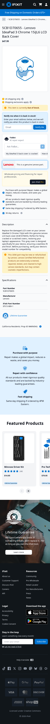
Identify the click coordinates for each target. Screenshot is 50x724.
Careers (5, 589)
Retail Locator (32, 585)
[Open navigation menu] (3, 4)
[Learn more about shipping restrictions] (22, 99)
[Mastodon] (30, 668)
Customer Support (10, 580)
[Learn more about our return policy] (21, 213)
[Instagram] (19, 668)
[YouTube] (25, 668)
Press (28, 593)
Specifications (9, 280)
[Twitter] (14, 668)
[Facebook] (9, 668)
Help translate (23, 660)
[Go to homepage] (15, 4)
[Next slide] (28, 491)
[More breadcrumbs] (4, 19)
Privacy (5, 615)
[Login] (46, 4)
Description (8, 224)
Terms (5, 619)
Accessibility (7, 611)
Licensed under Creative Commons (25, 711)
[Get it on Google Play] (37, 621)
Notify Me (39, 127)
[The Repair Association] (46, 668)
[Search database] (35, 4)
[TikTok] (3, 668)
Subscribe (41, 641)
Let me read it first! (13, 646)
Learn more (19, 552)
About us (6, 576)
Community (31, 576)
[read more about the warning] (40, 326)
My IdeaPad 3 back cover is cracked (22, 153)
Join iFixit (37, 182)
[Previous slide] (21, 491)
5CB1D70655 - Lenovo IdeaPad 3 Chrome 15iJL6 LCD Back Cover (27, 19)
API (3, 593)
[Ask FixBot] (42, 146)
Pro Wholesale (32, 580)
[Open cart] (40, 4)
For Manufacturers (34, 589)
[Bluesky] (35, 668)
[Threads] (40, 668)
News (28, 597)
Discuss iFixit (8, 585)
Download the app (36, 606)
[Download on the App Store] (37, 612)
